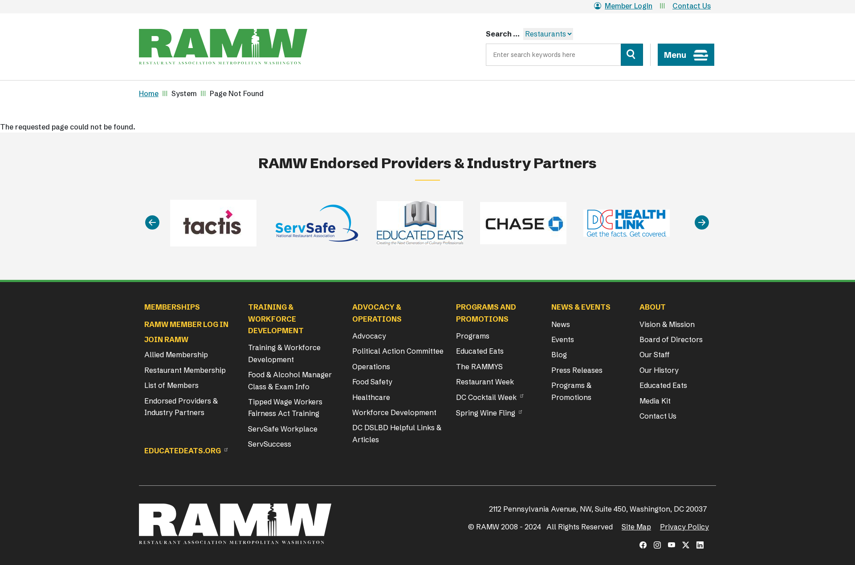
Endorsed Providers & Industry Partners (181, 406)
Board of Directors (671, 339)
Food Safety (372, 381)
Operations (371, 366)
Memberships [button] (172, 307)
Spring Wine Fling (485, 412)
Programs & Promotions (571, 391)
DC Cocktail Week (486, 397)
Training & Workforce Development (284, 353)
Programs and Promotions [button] (486, 313)
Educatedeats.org (182, 450)
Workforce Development (394, 412)
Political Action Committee (398, 351)
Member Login (628, 5)
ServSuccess (269, 444)
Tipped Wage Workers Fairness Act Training (285, 407)
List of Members (171, 385)
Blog (559, 354)
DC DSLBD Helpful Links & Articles (396, 433)
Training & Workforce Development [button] (276, 319)
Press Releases (577, 370)
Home (149, 93)
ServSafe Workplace (283, 428)
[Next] (701, 223)
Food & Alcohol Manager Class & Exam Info (290, 380)
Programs (472, 335)
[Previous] (152, 223)
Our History (659, 370)
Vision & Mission (667, 324)
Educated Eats (480, 351)
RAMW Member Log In (186, 324)
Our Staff (654, 354)
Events (562, 339)
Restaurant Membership (185, 370)
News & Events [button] (581, 307)
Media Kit (655, 400)
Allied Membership (176, 354)
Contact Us (691, 5)
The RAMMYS (479, 366)
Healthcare (371, 397)
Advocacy (369, 335)
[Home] (223, 46)
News (560, 324)
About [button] (652, 307)
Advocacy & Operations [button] (377, 313)
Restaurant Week (485, 381)
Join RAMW (166, 339)
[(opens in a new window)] (643, 545)
